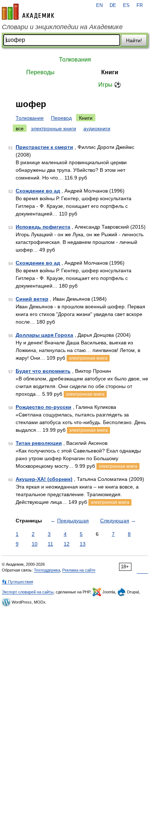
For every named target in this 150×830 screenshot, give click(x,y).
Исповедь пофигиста (43, 227)
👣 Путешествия (17, 582)
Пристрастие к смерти (44, 147)
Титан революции (39, 443)
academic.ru (28, 12)
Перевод (61, 118)
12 (67, 544)
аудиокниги (96, 128)
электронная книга (88, 358)
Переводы (40, 72)
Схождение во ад (38, 191)
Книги (109, 72)
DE (113, 5)
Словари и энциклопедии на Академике (62, 27)
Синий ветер (32, 299)
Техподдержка (47, 570)
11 (50, 544)
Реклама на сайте (78, 570)
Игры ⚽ (109, 85)
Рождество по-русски (43, 407)
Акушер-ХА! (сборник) (44, 479)
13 (83, 544)
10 (35, 544)
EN (99, 5)
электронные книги (53, 128)
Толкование (30, 118)
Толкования (75, 59)
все (20, 128)
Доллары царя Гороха (44, 335)
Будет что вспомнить (43, 371)
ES (126, 5)
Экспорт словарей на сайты (28, 592)
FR (140, 5)
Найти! (134, 40)
